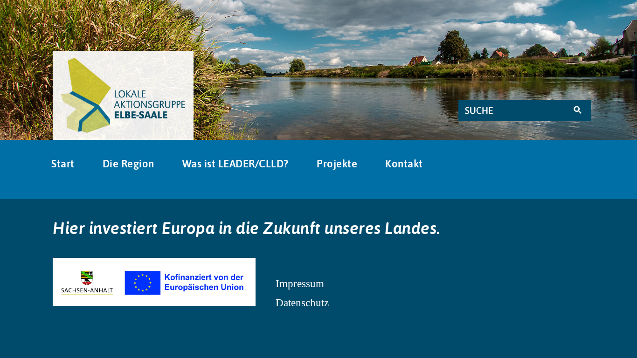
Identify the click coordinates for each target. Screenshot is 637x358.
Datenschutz (302, 302)
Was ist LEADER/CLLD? (235, 163)
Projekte (337, 163)
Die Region (128, 163)
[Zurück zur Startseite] (123, 94)
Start (63, 163)
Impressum (300, 283)
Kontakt (404, 163)
